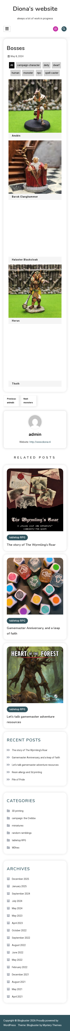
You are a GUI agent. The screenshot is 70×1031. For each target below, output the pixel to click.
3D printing (17, 811)
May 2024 (17, 908)
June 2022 (17, 952)
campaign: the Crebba (24, 818)
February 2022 (19, 967)
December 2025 (20, 879)
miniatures (17, 825)
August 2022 (19, 945)
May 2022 (17, 959)
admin (35, 434)
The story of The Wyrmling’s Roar (31, 545)
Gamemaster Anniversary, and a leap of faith (36, 757)
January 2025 (19, 886)
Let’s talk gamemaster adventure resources (35, 765)
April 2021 (17, 996)
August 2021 (19, 982)
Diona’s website (35, 9)
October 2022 (19, 930)
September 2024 (21, 893)
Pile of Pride (18, 779)
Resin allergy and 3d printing (27, 772)
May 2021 (17, 989)
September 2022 (21, 937)
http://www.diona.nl (40, 441)
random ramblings (22, 833)
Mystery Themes (52, 1025)
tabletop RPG (17, 537)
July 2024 (17, 901)
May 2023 (17, 915)
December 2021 (20, 974)
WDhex (15, 847)
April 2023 (17, 923)
